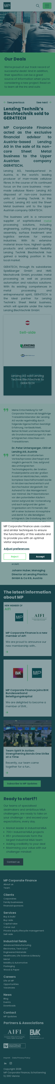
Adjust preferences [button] (16, 549)
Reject (14, 556)
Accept (40, 556)
